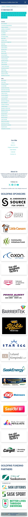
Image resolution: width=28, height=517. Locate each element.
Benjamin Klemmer (5, 108)
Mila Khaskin (4, 46)
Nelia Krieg (3, 70)
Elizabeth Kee (4, 31)
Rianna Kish (4, 53)
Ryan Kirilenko (4, 102)
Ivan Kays (3, 82)
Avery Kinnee (4, 99)
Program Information (13, 147)
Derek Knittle (4, 113)
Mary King (3, 51)
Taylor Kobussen (5, 66)
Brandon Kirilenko (5, 101)
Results (8, 6)
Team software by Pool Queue (13, 514)
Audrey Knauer (4, 60)
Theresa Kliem (4, 59)
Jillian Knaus (4, 62)
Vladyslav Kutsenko (5, 128)
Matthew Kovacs (5, 123)
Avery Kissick (4, 55)
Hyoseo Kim (4, 49)
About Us (13, 145)
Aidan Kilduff (4, 47)
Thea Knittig (4, 64)
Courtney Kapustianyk (6, 25)
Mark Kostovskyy (5, 121)
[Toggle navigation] (25, 2)
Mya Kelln (3, 38)
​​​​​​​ (14, 485)
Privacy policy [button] (22, 514)
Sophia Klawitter (5, 57)
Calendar (13, 152)
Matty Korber (4, 117)
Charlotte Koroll (5, 68)
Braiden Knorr (4, 115)
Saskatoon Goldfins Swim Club (9, 2)
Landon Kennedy (5, 88)
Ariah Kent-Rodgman (6, 42)
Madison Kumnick (5, 75)
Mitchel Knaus (4, 112)
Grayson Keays (4, 84)
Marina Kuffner (4, 73)
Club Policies (13, 149)
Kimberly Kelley (4, 36)
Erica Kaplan (4, 23)
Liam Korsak (4, 119)
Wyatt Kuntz (4, 126)
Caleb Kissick (4, 106)
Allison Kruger (4, 72)
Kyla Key (3, 44)
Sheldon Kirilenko (5, 104)
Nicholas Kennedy (5, 89)
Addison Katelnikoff (5, 29)
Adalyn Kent (4, 40)
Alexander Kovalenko (6, 125)
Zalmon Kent (4, 93)
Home (3, 6)
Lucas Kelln (3, 86)
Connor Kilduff (4, 95)
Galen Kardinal (4, 27)
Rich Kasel (3, 80)
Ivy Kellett (3, 32)
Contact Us (13, 154)
